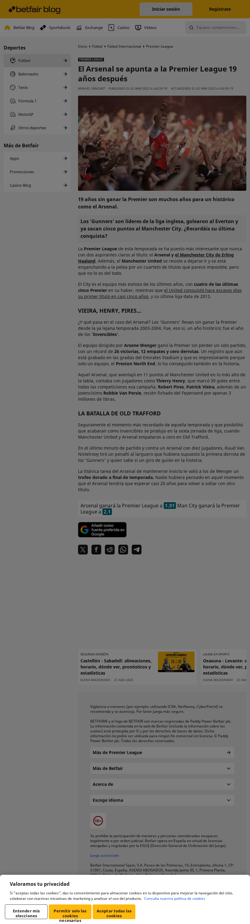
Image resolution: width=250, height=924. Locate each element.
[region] (125, 899)
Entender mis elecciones (26, 913)
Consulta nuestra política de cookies (174, 898)
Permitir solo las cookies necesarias (70, 913)
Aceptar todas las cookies (114, 913)
